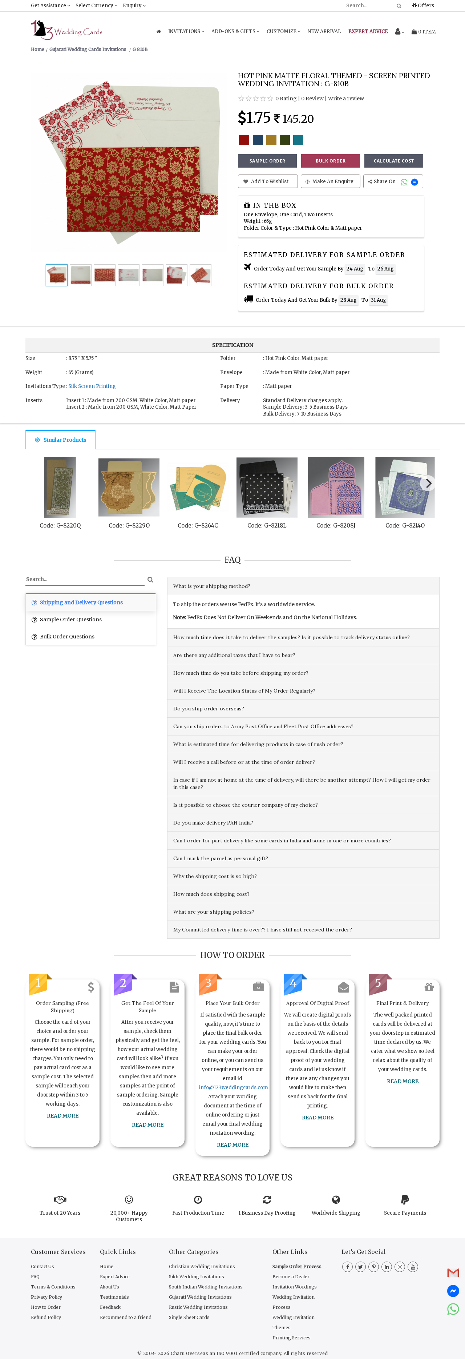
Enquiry (133, 6)
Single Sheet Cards (189, 1317)
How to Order (46, 1307)
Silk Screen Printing (92, 386)
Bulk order (330, 161)
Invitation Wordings (294, 1287)
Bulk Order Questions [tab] (66, 636)
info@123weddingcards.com (233, 1088)
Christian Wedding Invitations (202, 1266)
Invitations (184, 31)
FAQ (35, 1276)
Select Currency (95, 6)
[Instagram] (400, 1267)
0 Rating (286, 98)
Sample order (268, 161)
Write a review (346, 98)
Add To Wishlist (269, 182)
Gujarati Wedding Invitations (200, 1297)
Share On (385, 182)
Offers (425, 5)
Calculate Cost (394, 161)
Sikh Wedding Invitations (196, 1276)
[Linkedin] (387, 1267)
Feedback (110, 1307)
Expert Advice (115, 1276)
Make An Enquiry (332, 182)
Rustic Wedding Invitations (198, 1307)
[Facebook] (347, 1267)
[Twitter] (361, 1267)
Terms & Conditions (53, 1287)
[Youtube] (413, 1267)
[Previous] (38, 485)
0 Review (312, 98)
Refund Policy (46, 1317)
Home (106, 1266)
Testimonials (114, 1297)
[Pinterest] (374, 1267)
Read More (62, 1116)
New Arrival (324, 31)
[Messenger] (415, 182)
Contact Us (42, 1266)
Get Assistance (49, 6)
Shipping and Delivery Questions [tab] (81, 602)
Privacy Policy (46, 1297)
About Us (109, 1287)
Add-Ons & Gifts (233, 31)
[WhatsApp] (404, 182)
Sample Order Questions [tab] (70, 619)
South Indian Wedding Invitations (206, 1287)
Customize (282, 31)
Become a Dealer (291, 1276)
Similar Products (65, 440)
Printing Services (291, 1337)
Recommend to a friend (125, 1317)
